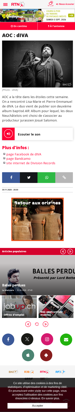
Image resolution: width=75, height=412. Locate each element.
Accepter (37, 405)
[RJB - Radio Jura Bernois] (29, 372)
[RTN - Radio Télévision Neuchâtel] (44, 372)
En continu (20, 26)
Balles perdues (13, 285)
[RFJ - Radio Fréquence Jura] (60, 372)
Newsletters (66, 340)
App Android (46, 355)
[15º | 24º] (50, 0)
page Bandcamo (18, 158)
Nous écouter (66, 4)
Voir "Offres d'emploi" (19, 306)
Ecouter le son (29, 134)
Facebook (8, 340)
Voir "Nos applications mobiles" (55, 306)
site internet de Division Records (30, 163)
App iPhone (28, 355)
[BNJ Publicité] (13, 372)
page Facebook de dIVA (23, 154)
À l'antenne (57, 26)
